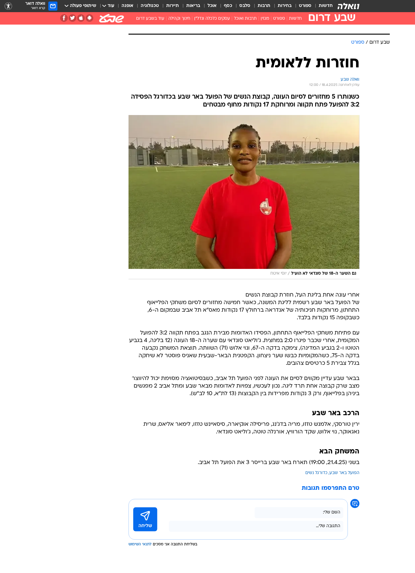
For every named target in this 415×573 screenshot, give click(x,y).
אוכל (212, 6)
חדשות (326, 6)
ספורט (305, 6)
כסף (228, 6)
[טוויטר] (72, 18)
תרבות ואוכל (245, 19)
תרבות (264, 6)
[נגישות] (8, 6)
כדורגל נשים (316, 473)
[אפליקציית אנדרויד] (89, 18)
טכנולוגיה (150, 6)
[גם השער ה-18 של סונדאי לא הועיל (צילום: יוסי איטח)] (244, 197)
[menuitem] (322, 6)
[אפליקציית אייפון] (81, 18)
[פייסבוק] (64, 18)
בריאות (193, 6)
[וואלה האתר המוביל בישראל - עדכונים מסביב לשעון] (348, 6)
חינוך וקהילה (179, 19)
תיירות (172, 6)
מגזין (265, 19)
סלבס (244, 6)
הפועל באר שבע (344, 473)
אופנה (127, 6)
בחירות (285, 6)
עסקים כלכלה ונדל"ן (212, 19)
